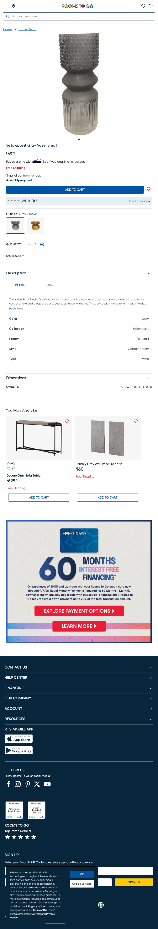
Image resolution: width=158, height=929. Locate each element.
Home (7, 29)
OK (82, 874)
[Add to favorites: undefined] (148, 189)
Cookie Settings (81, 884)
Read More (16, 308)
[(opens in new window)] (8, 784)
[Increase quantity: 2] (42, 244)
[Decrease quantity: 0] (29, 244)
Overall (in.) (13, 387)
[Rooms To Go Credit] (79, 570)
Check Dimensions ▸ (139, 201)
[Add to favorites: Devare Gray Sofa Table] (67, 421)
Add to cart (75, 189)
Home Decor (27, 29)
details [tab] (20, 285)
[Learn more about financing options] (79, 631)
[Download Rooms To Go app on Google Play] (19, 750)
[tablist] (35, 285)
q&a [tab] (49, 285)
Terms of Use (40, 910)
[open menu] (7, 6)
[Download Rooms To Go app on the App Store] (19, 739)
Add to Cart (39, 497)
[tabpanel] (79, 328)
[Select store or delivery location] (13, 6)
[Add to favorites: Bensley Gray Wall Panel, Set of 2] (136, 421)
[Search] (6, 16)
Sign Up (134, 882)
